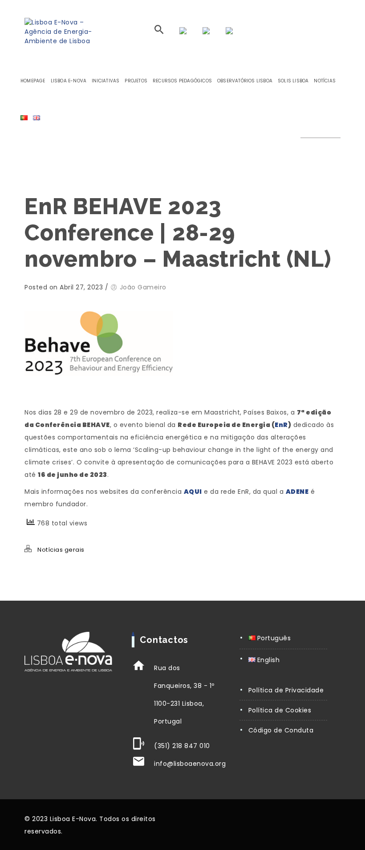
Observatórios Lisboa (244, 80)
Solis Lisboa (293, 80)
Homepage (32, 80)
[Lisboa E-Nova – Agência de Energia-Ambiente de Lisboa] (63, 32)
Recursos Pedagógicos (182, 80)
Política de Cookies (280, 710)
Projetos (136, 80)
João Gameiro (143, 287)
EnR (281, 424)
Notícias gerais (61, 549)
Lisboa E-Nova (69, 80)
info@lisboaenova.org (190, 763)
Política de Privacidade (286, 690)
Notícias (325, 80)
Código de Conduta (281, 730)
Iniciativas (105, 80)
